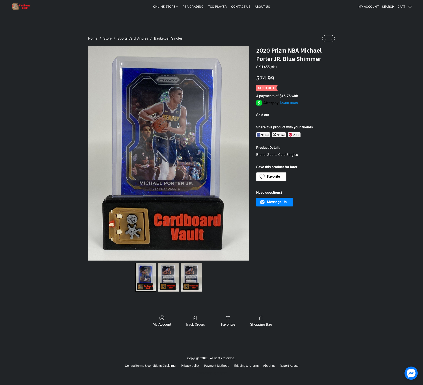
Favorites (228, 324)
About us (269, 365)
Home (92, 38)
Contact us (240, 6)
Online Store (164, 6)
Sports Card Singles (132, 38)
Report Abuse (289, 365)
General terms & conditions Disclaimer (150, 365)
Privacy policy (190, 365)
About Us (262, 6)
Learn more (289, 102)
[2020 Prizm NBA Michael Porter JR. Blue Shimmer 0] (145, 277)
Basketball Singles (168, 38)
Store (107, 38)
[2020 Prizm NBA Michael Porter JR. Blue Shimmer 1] (168, 277)
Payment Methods (216, 365)
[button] (21, 6)
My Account (162, 324)
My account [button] (368, 6)
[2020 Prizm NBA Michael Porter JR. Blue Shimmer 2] (191, 277)
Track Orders (195, 324)
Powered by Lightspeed (212, 373)
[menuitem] (325, 38)
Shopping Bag (261, 324)
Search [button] (388, 6)
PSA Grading (193, 6)
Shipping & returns (246, 365)
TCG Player (217, 6)
